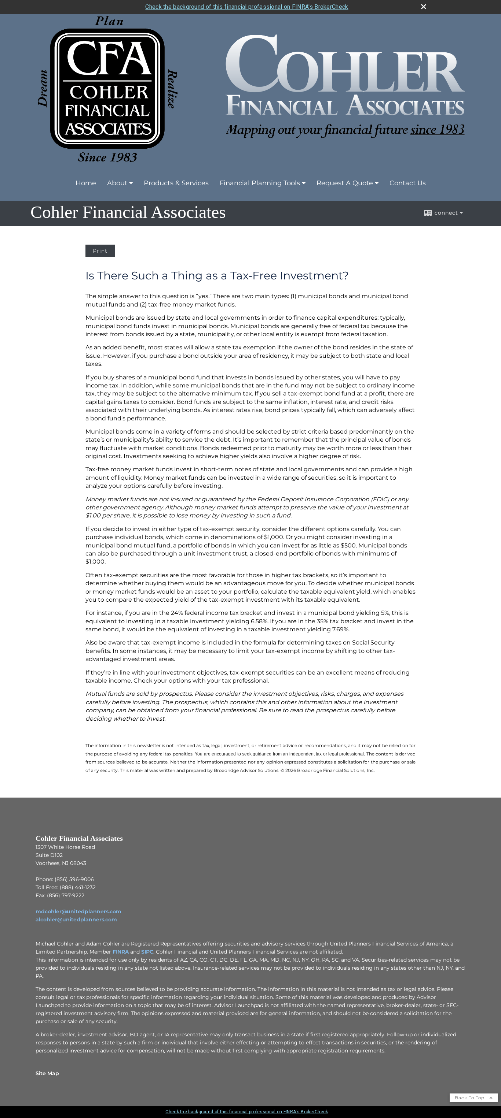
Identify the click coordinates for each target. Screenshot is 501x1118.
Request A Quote (345, 183)
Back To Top (470, 1097)
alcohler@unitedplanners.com (76, 919)
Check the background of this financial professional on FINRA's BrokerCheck (246, 6)
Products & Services (176, 183)
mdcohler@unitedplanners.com (78, 911)
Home (86, 183)
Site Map (47, 1073)
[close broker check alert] (424, 7)
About (117, 183)
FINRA (121, 951)
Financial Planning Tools (260, 183)
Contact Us (408, 183)
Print (100, 251)
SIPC (147, 951)
